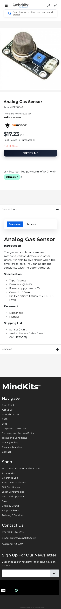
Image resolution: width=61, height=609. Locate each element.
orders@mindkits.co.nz (23, 537)
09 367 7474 (17, 531)
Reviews (31, 224)
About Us (7, 409)
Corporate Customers (14, 428)
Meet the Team (10, 414)
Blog (4, 423)
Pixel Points (8, 405)
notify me (30, 153)
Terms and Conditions (14, 437)
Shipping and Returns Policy (18, 433)
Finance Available (12, 447)
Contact (6, 451)
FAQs (5, 419)
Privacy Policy (10, 442)
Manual (14, 316)
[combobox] (30, 13)
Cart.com (41, 608)
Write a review (12, 117)
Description (15, 224)
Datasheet (16, 312)
